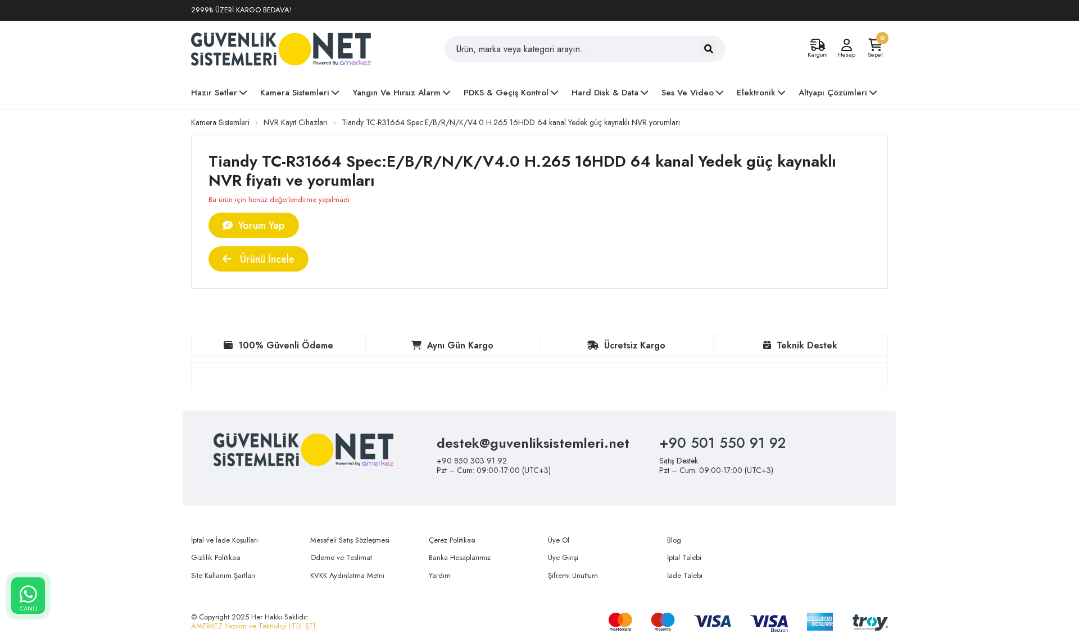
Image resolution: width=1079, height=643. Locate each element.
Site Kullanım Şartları (223, 575)
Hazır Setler (214, 92)
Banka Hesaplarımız (460, 557)
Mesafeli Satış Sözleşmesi (349, 540)
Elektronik (756, 92)
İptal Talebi (684, 557)
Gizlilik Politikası (216, 557)
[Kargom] (818, 45)
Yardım (440, 575)
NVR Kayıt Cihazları (296, 122)
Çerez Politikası (452, 540)
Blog (674, 540)
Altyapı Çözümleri (833, 92)
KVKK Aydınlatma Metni (347, 575)
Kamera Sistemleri (294, 92)
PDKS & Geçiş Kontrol (506, 92)
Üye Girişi (563, 557)
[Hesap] (846, 45)
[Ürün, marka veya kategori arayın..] (709, 49)
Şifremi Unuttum (573, 575)
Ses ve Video (687, 92)
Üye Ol (558, 540)
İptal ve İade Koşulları (224, 540)
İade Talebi (684, 575)
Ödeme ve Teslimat (341, 557)
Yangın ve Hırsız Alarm (396, 92)
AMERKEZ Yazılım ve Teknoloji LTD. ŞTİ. (254, 626)
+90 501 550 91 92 (722, 443)
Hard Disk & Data (605, 92)
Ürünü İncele (265, 259)
